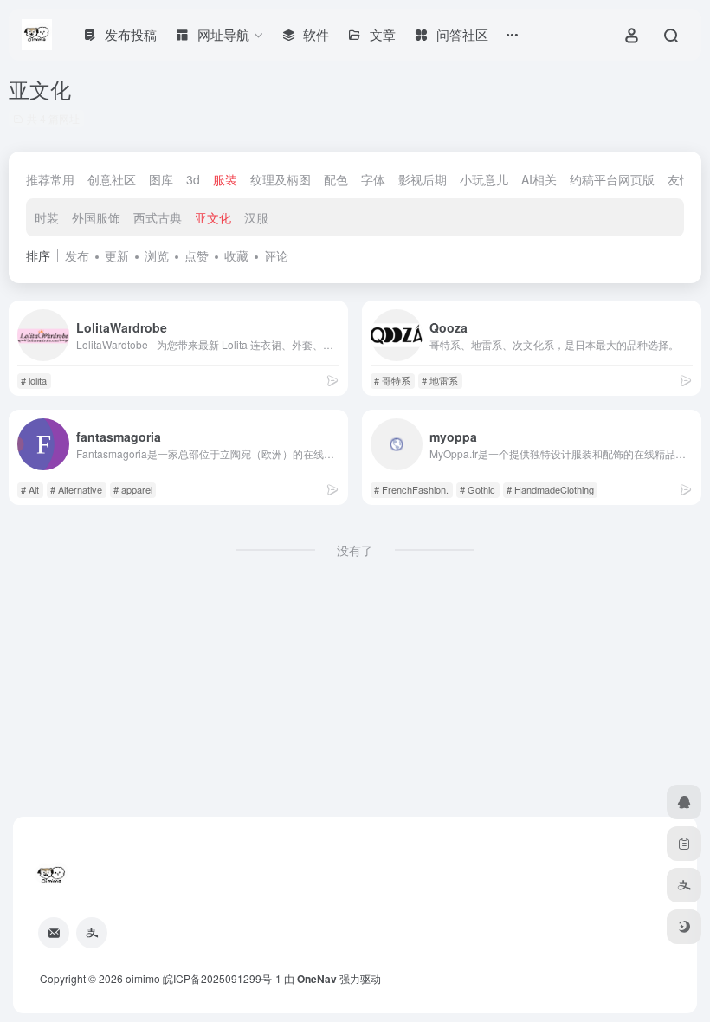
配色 (336, 179)
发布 (77, 255)
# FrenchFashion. (411, 489)
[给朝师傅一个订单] (684, 843)
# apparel (132, 489)
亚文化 (213, 217)
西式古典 (157, 217)
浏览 (157, 255)
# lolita (34, 380)
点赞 (196, 255)
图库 (161, 179)
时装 (47, 217)
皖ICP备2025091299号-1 (222, 978)
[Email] (53, 932)
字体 (373, 179)
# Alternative (76, 489)
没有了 (355, 550)
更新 (117, 255)
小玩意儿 (484, 179)
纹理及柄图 (280, 179)
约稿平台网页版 (612, 179)
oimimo (143, 978)
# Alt (30, 489)
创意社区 (111, 179)
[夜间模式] (684, 926)
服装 (225, 179)
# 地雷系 (440, 380)
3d (193, 179)
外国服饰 (96, 217)
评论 (276, 255)
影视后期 (422, 179)
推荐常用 (50, 179)
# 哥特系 (392, 380)
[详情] (332, 380)
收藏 (236, 255)
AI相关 (539, 179)
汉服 (256, 217)
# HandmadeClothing (550, 489)
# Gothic (477, 489)
